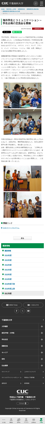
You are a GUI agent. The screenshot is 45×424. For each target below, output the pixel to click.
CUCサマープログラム (11, 228)
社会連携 (5, 365)
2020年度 (8, 274)
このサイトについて (30, 371)
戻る (22, 238)
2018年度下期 (10, 284)
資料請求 (4, 383)
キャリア (5, 352)
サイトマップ (5, 371)
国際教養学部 (21, 9)
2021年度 (8, 270)
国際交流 (5, 346)
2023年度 (8, 260)
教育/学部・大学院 (11, 9)
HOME (3, 9)
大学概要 (5, 326)
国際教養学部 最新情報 (33, 9)
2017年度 (8, 293)
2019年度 (8, 279)
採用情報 (26, 383)
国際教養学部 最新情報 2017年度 (11, 11)
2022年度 (8, 265)
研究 (3, 359)
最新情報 (8, 251)
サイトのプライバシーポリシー (11, 377)
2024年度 (8, 255)
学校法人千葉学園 (29, 377)
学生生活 (5, 339)
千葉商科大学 (7, 320)
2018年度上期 (10, 289)
